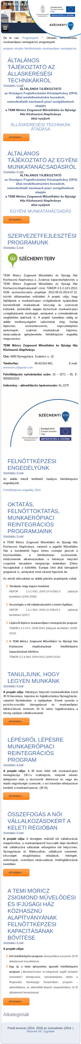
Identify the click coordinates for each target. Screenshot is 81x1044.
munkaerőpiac (51, 48)
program (8, 48)
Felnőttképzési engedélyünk (32, 464)
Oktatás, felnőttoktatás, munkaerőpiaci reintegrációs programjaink (34, 517)
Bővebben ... (16, 137)
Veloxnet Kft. (35, 1031)
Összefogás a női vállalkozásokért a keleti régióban (39, 821)
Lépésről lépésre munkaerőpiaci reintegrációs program (36, 749)
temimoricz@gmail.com (18, 367)
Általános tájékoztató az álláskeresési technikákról (31, 70)
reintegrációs (69, 48)
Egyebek (49, 1031)
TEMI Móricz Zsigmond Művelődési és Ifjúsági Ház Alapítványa (40, 6)
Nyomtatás (9, 85)
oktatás (19, 48)
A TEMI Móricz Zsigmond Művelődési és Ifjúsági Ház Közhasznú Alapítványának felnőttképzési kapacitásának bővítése (42, 914)
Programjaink (30, 38)
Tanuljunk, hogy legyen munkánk (34, 677)
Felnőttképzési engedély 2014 (22, 490)
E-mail (20, 85)
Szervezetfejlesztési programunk (42, 239)
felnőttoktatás (33, 48)
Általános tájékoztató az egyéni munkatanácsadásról (43, 160)
